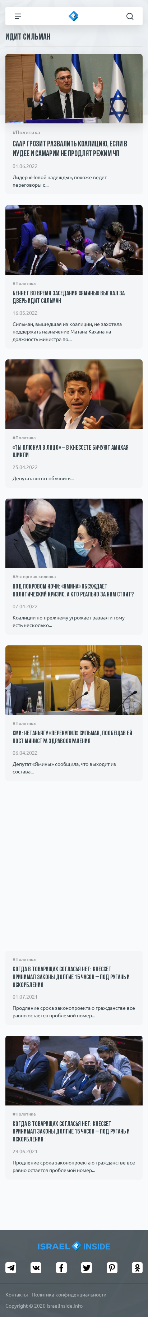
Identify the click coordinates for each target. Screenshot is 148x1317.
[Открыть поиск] (130, 16)
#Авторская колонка (34, 576)
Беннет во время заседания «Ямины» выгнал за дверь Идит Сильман (69, 298)
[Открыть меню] (18, 16)
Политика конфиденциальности (69, 1295)
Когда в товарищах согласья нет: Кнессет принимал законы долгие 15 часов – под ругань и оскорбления (71, 978)
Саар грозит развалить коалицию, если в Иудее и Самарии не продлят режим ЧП (70, 149)
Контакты (16, 1295)
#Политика (26, 132)
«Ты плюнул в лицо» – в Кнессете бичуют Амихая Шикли (71, 452)
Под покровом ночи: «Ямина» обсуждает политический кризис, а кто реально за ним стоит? (73, 591)
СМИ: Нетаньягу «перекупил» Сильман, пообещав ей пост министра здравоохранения (72, 738)
